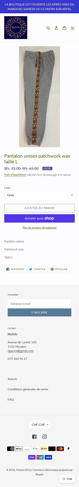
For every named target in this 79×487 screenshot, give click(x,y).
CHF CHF (38, 424)
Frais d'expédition (15, 174)
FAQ (11, 399)
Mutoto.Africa (24, 469)
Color (7, 187)
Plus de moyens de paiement (39, 227)
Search (12, 379)
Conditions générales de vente (28, 389)
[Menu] (72, 27)
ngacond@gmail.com (21, 350)
